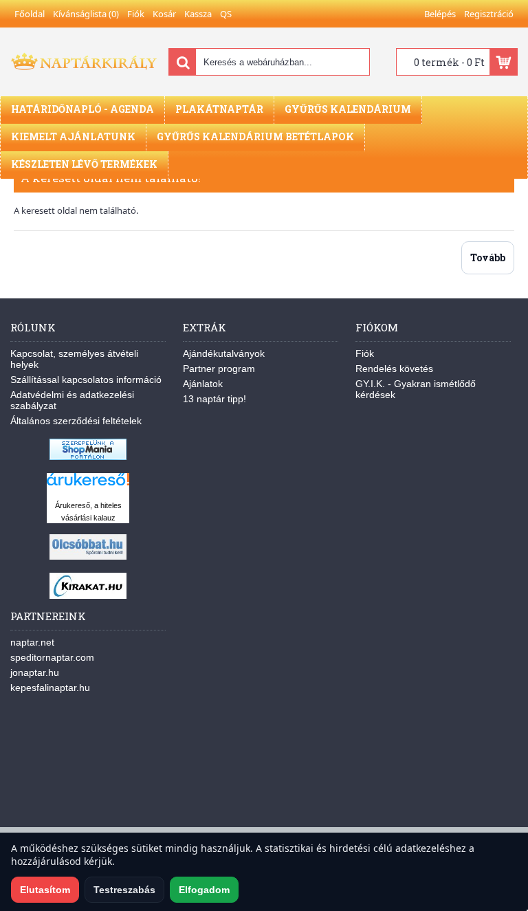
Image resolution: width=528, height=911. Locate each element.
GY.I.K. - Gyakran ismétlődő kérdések (415, 389)
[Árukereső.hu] (88, 485)
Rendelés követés (394, 368)
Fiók (364, 353)
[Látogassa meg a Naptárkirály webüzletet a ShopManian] (88, 456)
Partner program (219, 368)
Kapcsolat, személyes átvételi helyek (74, 359)
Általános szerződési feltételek (76, 420)
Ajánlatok (203, 383)
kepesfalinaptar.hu (50, 687)
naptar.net (32, 642)
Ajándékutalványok (224, 353)
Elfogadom (204, 889)
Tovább (487, 257)
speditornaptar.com (52, 657)
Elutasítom (45, 889)
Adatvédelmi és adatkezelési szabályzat (72, 400)
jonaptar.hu (34, 672)
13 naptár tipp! (214, 398)
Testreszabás (124, 889)
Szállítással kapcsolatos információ (86, 379)
